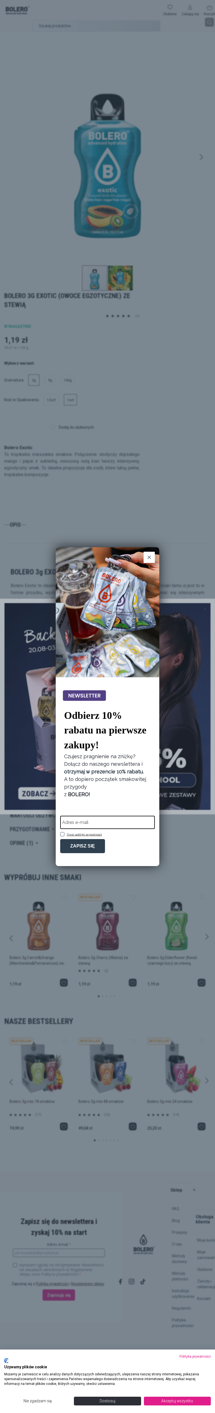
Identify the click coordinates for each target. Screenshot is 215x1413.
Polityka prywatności (195, 1357)
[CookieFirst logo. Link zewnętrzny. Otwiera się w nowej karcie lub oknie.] (6, 1360)
